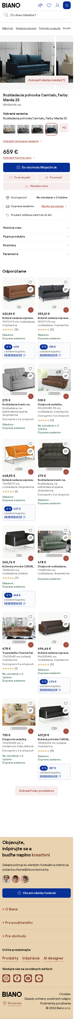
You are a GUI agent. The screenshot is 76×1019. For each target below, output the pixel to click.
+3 (64, 127)
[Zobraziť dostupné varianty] (51, 129)
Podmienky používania (55, 1003)
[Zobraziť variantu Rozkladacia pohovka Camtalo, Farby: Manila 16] (23, 129)
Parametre (11, 254)
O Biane (11, 909)
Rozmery (9, 245)
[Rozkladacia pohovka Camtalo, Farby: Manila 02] (9, 134)
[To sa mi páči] (30, 282)
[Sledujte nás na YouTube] (28, 978)
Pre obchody (15, 936)
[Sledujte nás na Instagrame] (6, 978)
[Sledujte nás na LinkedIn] (39, 978)
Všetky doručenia (52, 206)
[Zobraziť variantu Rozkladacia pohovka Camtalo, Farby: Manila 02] (9, 129)
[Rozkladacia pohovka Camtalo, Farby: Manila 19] (37, 134)
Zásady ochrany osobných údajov (47, 998)
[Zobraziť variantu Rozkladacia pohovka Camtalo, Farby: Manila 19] (37, 129)
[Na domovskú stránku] (11, 5)
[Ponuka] (67, 5)
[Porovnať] (30, 289)
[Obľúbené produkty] (49, 5)
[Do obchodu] (27, 62)
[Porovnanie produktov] (40, 5)
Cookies (65, 994)
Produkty (10, 958)
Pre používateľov (19, 922)
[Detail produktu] (31, 310)
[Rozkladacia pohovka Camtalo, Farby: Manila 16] (23, 134)
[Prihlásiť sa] (57, 5)
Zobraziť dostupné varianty (21, 141)
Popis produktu (14, 236)
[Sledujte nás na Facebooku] (17, 978)
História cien (12, 227)
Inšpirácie (31, 958)
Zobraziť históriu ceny (17, 157)
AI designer (54, 958)
